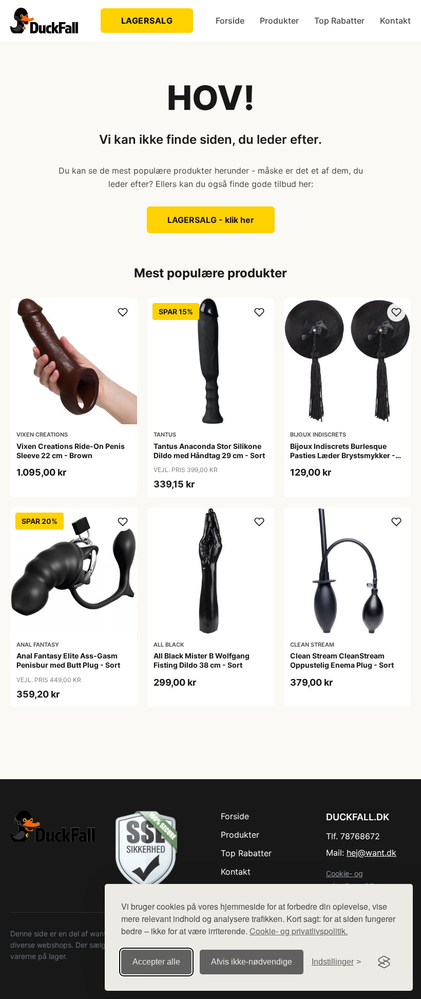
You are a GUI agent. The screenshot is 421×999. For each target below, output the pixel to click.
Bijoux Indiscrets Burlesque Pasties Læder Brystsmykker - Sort (342, 455)
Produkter (279, 20)
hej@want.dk (371, 852)
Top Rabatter (339, 20)
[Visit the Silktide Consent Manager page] (384, 962)
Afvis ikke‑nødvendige (251, 961)
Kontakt (395, 20)
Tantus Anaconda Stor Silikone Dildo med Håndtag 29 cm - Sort (209, 451)
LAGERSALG (147, 20)
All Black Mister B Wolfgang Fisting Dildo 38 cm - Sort (202, 660)
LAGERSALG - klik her (210, 220)
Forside (230, 20)
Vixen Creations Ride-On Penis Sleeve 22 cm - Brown (70, 451)
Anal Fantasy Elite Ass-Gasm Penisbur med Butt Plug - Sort (68, 660)
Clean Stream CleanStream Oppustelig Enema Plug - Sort (342, 660)
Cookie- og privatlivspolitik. (299, 931)
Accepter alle (156, 961)
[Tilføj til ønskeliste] (122, 312)
